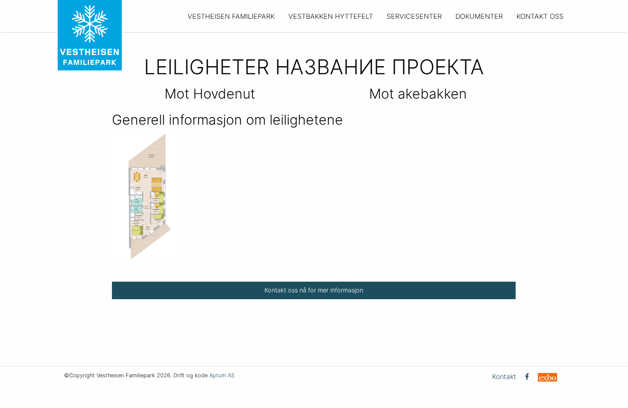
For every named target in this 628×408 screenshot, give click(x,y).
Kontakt (504, 376)
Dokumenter (479, 16)
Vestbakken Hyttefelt (330, 16)
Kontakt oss (539, 16)
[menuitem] (231, 16)
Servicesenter (414, 16)
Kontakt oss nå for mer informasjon (313, 290)
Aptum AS (222, 375)
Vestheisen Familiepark (231, 16)
